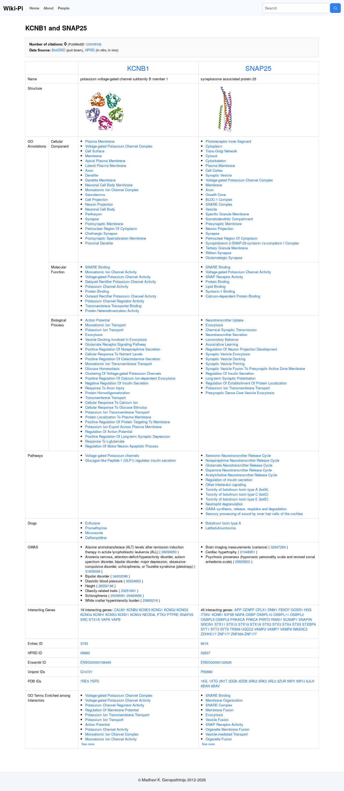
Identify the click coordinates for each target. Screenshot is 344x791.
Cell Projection (96, 199)
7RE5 (84, 681)
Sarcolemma (95, 194)
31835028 (92, 571)
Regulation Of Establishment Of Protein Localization (246, 383)
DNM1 (272, 609)
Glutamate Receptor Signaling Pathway (115, 344)
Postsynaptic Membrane (104, 223)
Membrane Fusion (220, 709)
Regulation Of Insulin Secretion (230, 373)
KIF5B (229, 614)
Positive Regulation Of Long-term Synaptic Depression (127, 436)
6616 (204, 643)
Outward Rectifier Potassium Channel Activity (120, 296)
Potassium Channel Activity (106, 286)
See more (87, 744)
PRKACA (237, 619)
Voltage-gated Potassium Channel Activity (118, 276)
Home (34, 7)
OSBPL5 (207, 619)
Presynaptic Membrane (224, 223)
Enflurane (92, 523)
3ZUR (281, 681)
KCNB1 (138, 68)
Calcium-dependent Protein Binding (233, 296)
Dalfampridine (95, 537)
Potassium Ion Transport (104, 329)
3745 (84, 643)
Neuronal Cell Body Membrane (108, 184)
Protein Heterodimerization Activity (112, 310)
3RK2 (253, 681)
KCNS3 (111, 614)
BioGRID (58, 49)
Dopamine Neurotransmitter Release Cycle (239, 469)
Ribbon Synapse (218, 252)
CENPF (249, 609)
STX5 (296, 624)
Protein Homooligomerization (107, 392)
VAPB (116, 619)
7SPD (94, 681)
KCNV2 (135, 614)
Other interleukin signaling (226, 484)
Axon (89, 170)
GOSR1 (297, 609)
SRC (84, 619)
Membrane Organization (224, 700)
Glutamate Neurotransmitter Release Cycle (239, 465)
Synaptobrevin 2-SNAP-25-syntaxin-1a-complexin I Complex (252, 243)
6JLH (310, 681)
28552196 (105, 585)
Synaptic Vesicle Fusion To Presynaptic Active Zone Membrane (255, 368)
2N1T (223, 681)
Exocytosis (94, 334)
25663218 (150, 600)
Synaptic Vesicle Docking (225, 358)
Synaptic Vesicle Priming (225, 363)
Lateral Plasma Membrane (105, 165)
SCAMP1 (290, 619)
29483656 (134, 595)
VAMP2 (260, 629)
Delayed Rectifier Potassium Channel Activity (120, 281)
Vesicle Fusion (217, 719)
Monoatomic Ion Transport (105, 324)
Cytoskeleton (216, 160)
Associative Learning (222, 344)
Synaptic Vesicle (219, 175)
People (63, 7)
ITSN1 (206, 614)
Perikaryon (93, 213)
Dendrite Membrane (100, 180)
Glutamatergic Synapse (224, 257)
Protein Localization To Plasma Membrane (118, 416)
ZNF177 (223, 633)
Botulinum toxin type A (223, 523)
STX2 (266, 624)
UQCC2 (247, 629)
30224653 (133, 580)
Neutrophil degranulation (224, 503)
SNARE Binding (97, 267)
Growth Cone (216, 194)
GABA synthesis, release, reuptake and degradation (246, 508)
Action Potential (97, 320)
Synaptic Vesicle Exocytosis (228, 353)
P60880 (207, 671)
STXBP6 (309, 624)
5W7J (300, 681)
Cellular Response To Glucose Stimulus (116, 407)
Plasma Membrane (99, 141)
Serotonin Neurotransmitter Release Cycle (238, 455)
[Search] (335, 8)
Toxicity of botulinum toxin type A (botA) (237, 489)
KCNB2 (132, 609)
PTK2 (161, 614)
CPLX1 (261, 609)
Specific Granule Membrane (227, 213)
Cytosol (211, 155)
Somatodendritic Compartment (229, 218)
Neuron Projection (99, 204)
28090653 (169, 551)
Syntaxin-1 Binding (220, 291)
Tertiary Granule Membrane (227, 247)
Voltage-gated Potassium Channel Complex (119, 146)
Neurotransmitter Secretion (226, 334)
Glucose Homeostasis (102, 368)
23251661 (128, 590)
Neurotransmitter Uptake (224, 320)
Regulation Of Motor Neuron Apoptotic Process (121, 446)
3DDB (243, 681)
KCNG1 (157, 609)
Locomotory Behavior (222, 339)
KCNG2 (169, 609)
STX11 (219, 624)
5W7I (291, 681)
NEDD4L (149, 614)
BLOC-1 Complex (219, 199)
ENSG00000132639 (216, 662)
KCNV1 (123, 614)
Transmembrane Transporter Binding (113, 305)
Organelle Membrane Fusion (227, 729)
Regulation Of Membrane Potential (112, 709)
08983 (85, 652)
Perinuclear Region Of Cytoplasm (111, 228)
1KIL (204, 681)
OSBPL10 (264, 614)
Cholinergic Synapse (101, 233)
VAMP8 (286, 629)
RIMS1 (276, 619)
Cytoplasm (214, 146)
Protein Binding (97, 291)
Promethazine (96, 527)
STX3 (276, 624)
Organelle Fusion (219, 738)
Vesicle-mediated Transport (227, 734)
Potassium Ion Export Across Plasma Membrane (123, 426)
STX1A (94, 619)
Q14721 (86, 671)
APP (238, 609)
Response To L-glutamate (104, 441)
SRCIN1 (207, 624)
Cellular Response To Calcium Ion (111, 402)
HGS (307, 609)
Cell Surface (94, 150)
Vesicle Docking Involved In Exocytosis (116, 339)
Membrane (93, 155)
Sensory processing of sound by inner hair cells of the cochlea (254, 513)
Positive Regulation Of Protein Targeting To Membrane (127, 421)
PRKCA (252, 619)
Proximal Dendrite (99, 243)
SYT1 (205, 629)
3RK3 (262, 681)
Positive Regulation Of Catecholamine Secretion (122, 358)
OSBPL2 (297, 614)
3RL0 (272, 681)
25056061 (118, 595)
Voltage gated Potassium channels (112, 455)
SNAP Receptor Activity (224, 276)
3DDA (232, 681)
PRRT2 (264, 619)
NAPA (240, 614)
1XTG (213, 681)
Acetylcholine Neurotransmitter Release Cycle (241, 474)
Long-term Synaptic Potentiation (231, 378)
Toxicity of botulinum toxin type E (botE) (237, 499)
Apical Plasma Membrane (105, 160)
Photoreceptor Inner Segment (228, 141)
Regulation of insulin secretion (229, 479)
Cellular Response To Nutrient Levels (114, 353)
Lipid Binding (215, 286)
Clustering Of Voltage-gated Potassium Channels (123, 373)
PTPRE (173, 614)
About (48, 7)
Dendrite (91, 175)
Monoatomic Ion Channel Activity (111, 271)
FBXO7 (284, 609)
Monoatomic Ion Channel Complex (112, 189)
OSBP (251, 614)
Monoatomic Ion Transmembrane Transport (118, 363)
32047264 (278, 547)
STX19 (243, 624)
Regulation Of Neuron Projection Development (241, 349)
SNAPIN (305, 619)
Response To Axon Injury (104, 387)
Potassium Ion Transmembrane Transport (117, 412)
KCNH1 (98, 614)
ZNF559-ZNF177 (244, 633)
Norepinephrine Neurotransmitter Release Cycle (242, 460)
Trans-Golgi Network (221, 150)
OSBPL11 (281, 614)
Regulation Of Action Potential (108, 431)
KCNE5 (144, 609)
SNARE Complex (219, 204)
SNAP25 (258, 68)
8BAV (215, 685)
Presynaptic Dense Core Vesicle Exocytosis (240, 392)
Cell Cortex (214, 170)
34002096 (120, 576)
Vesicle (211, 209)
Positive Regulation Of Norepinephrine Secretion (122, 349)
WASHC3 (300, 629)
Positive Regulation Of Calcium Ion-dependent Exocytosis (130, 378)
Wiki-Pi (13, 8)
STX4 (286, 624)
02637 (205, 652)
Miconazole (94, 532)
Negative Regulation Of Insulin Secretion (116, 383)
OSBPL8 (222, 619)
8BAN (205, 685)
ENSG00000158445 (95, 662)
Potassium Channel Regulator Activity (114, 300)
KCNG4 (86, 614)
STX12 (231, 624)
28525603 (242, 561)
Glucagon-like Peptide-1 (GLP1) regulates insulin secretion (130, 460)
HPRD (90, 49)
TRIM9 (235, 629)
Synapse (92, 218)
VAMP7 (273, 629)
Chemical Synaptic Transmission (231, 329)
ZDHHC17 (208, 633)
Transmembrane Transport (105, 397)
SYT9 (224, 629)
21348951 (247, 551)
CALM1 (120, 609)
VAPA (105, 619)
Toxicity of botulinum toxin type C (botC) (237, 494)
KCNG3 (182, 609)
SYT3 (214, 629)
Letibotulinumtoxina (221, 527)
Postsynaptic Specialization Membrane (115, 238)
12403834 (92, 44)
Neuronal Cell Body (100, 209)
